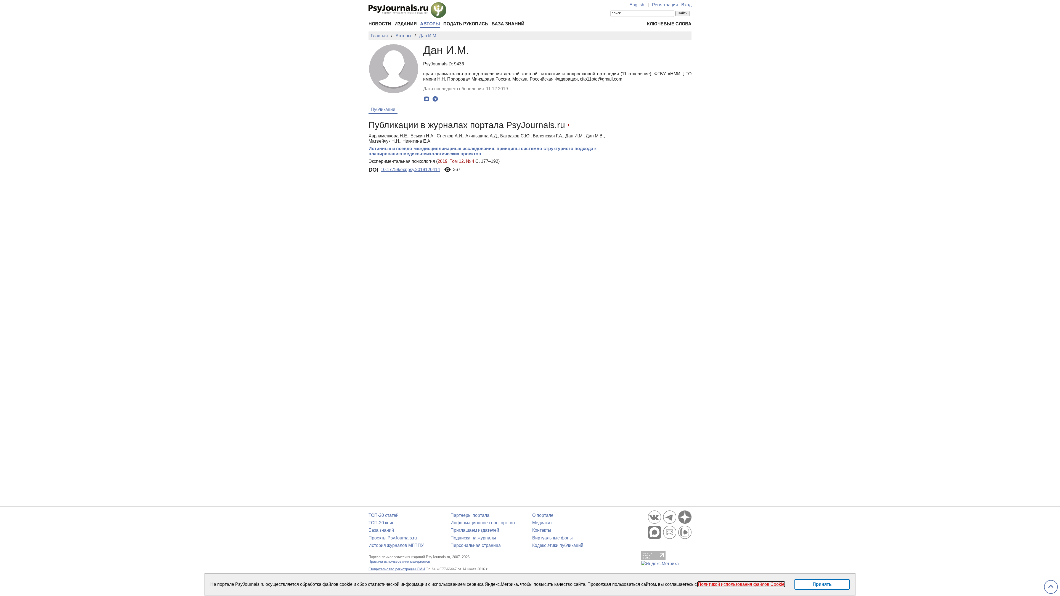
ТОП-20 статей (384, 515)
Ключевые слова (669, 24)
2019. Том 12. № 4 (456, 161)
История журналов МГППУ (396, 545)
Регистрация (665, 4)
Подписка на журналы (473, 538)
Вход (686, 4)
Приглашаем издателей (475, 530)
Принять (822, 584)
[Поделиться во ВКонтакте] (426, 99)
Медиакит (542, 522)
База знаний (508, 24)
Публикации (383, 109)
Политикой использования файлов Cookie (741, 584)
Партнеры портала (470, 515)
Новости (380, 24)
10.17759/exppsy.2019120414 (410, 169)
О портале (542, 515)
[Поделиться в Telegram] (435, 99)
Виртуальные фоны (552, 538)
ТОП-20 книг (381, 522)
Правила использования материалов (399, 561)
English (636, 4)
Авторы (430, 24)
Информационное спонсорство (483, 522)
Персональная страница (476, 545)
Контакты (541, 530)
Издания (405, 24)
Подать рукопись (465, 24)
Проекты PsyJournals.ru (393, 538)
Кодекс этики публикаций (557, 545)
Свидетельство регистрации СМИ (397, 569)
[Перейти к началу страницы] (1051, 587)
